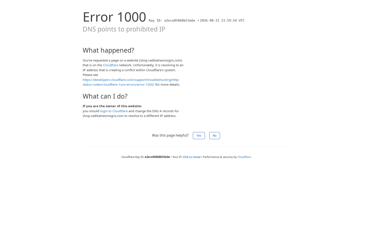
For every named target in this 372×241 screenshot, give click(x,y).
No (214, 135)
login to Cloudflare (114, 111)
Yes (199, 135)
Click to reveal (191, 157)
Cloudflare (110, 65)
